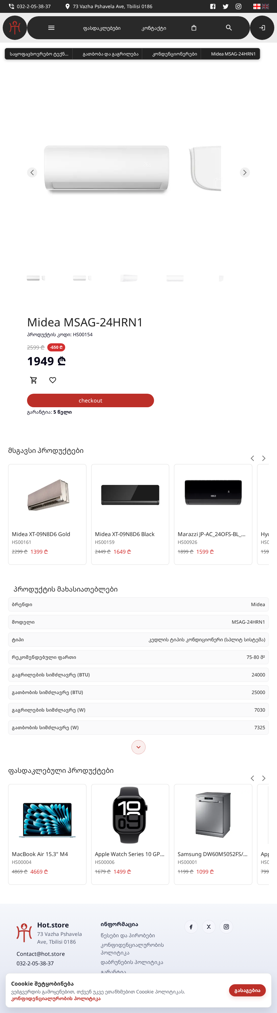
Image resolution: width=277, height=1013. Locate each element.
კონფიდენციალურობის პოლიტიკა (56, 998)
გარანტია (113, 971)
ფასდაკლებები (102, 28)
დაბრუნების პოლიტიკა (132, 962)
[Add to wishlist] (52, 380)
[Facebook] (213, 6)
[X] (226, 6)
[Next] (264, 458)
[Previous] (252, 458)
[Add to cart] (34, 380)
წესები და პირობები (128, 935)
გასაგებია (247, 990)
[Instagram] (238, 6)
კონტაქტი (154, 28)
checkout (90, 400)
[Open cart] (194, 27)
